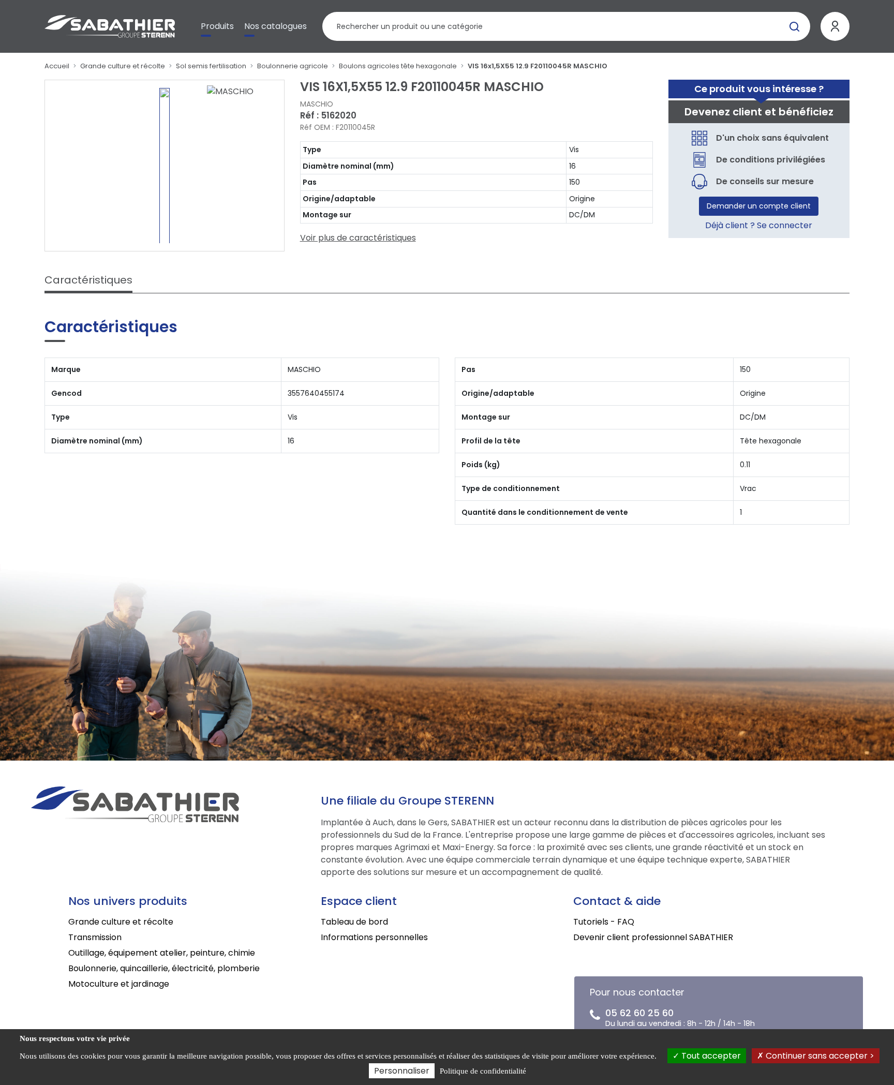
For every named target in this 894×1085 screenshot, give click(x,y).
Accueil (56, 66)
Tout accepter (710, 1056)
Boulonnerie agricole (292, 66)
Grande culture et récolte (122, 66)
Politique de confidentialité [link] (483, 1071)
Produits (217, 26)
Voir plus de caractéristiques (358, 238)
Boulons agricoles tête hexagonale (398, 66)
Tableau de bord (354, 922)
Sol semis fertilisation (211, 66)
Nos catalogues (275, 26)
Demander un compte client (759, 206)
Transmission (95, 937)
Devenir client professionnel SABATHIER (653, 937)
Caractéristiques (88, 280)
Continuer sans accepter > (819, 1056)
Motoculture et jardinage (118, 984)
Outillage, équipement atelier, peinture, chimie (161, 953)
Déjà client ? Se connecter (758, 225)
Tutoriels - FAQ (603, 922)
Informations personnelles (374, 937)
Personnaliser (401, 1071)
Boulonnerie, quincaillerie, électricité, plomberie (164, 968)
